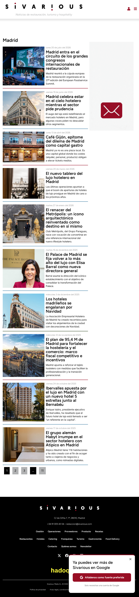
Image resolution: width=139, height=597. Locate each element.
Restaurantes (26, 539)
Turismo (80, 539)
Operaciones (54, 531)
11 (43, 469)
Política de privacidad (38, 589)
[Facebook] (66, 555)
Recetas (99, 531)
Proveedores (71, 531)
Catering (52, 539)
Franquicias (67, 539)
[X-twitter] (59, 555)
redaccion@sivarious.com (79, 524)
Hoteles (40, 539)
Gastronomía (95, 539)
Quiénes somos (68, 546)
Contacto (52, 546)
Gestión (40, 531)
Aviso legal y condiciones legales (62, 589)
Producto (86, 531)
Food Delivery (113, 539)
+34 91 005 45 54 (56, 524)
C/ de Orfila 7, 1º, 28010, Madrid (69, 518)
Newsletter (86, 546)
